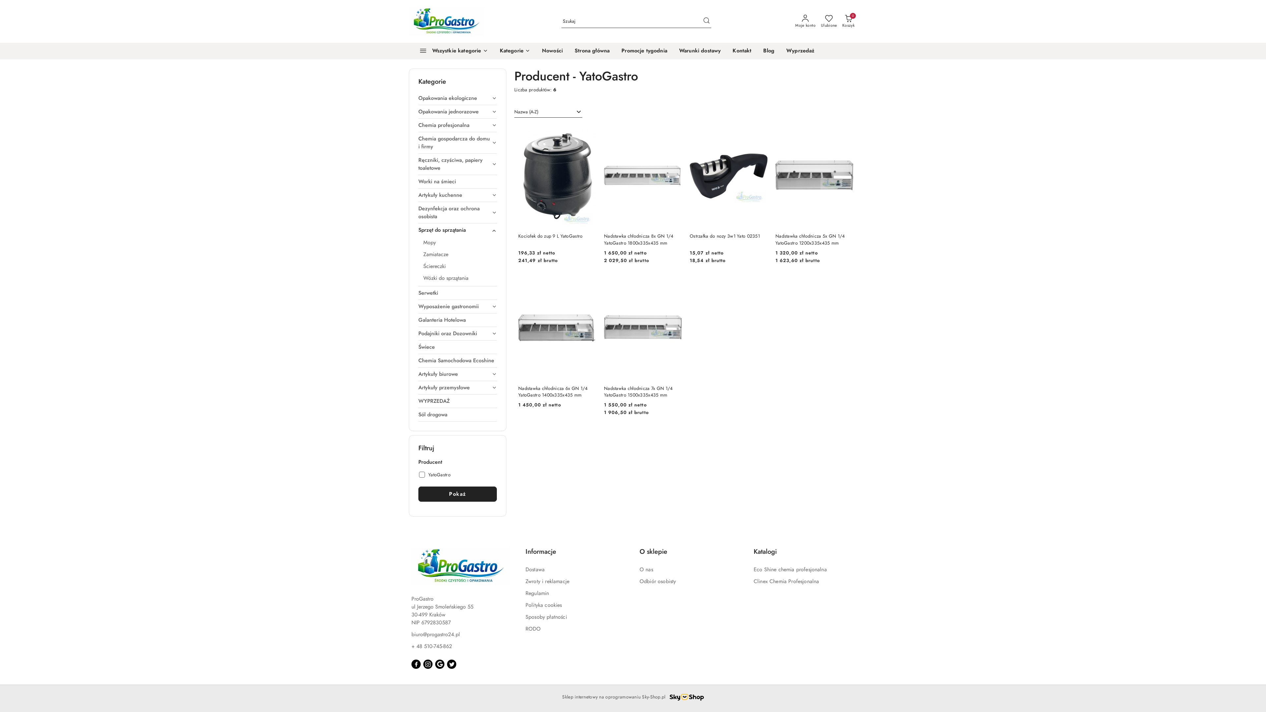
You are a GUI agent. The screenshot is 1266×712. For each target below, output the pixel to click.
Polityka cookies (544, 605)
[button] (515, 51)
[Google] (439, 664)
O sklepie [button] (653, 551)
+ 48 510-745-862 (431, 646)
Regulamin (537, 593)
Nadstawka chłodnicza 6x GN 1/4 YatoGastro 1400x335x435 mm (553, 391)
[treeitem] (457, 98)
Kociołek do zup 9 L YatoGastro (550, 236)
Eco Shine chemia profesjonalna (790, 569)
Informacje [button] (541, 551)
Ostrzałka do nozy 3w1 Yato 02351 (725, 236)
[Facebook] (416, 664)
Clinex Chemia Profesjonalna (786, 581)
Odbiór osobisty (658, 581)
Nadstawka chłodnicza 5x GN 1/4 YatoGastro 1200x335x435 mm (810, 239)
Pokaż (457, 494)
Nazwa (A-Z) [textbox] (526, 111)
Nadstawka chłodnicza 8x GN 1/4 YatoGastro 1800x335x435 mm (638, 239)
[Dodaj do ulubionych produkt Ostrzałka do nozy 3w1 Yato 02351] (760, 132)
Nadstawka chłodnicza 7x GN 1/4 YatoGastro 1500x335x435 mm (638, 391)
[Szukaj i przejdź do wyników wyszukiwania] (706, 21)
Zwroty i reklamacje (547, 581)
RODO (533, 629)
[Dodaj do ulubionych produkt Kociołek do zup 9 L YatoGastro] (588, 132)
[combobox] (548, 112)
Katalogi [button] (765, 551)
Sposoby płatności (546, 617)
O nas (646, 569)
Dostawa (535, 569)
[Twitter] (451, 664)
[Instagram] (428, 664)
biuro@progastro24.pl (435, 634)
